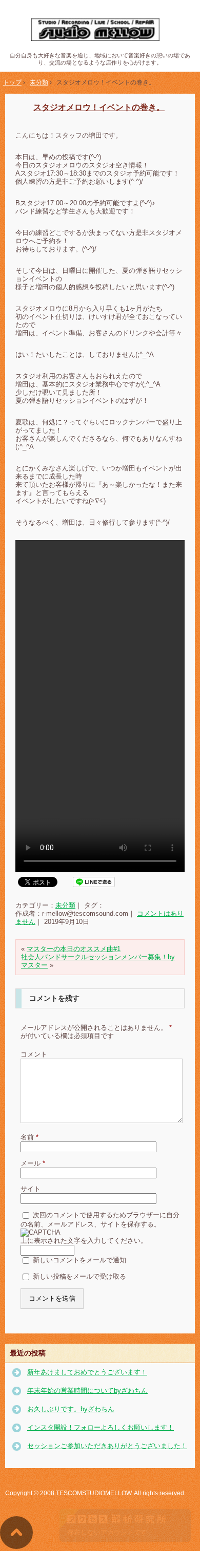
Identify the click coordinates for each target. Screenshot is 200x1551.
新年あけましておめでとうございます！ (87, 1372)
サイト (31, 1189)
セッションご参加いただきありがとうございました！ (107, 1446)
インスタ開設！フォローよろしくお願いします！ (100, 1427)
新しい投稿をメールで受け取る (79, 1276)
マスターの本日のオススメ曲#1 (74, 949)
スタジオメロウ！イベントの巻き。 (99, 107)
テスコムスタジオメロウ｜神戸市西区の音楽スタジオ (100, 30)
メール (33, 1163)
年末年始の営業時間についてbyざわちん (87, 1390)
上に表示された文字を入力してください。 (84, 1240)
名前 (29, 1137)
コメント (34, 1054)
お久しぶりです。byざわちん (70, 1409)
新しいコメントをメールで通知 (79, 1260)
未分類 (65, 905)
